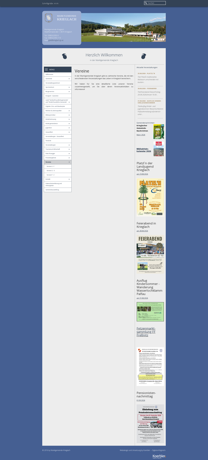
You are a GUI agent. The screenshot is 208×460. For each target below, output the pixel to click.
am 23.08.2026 (142, 174)
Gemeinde (49, 79)
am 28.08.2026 (142, 231)
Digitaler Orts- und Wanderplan (55, 106)
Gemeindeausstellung (52, 190)
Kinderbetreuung (51, 119)
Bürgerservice (50, 91)
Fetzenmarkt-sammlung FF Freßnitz (146, 331)
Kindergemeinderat (52, 123)
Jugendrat (49, 128)
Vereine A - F (50, 166)
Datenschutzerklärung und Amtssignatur (54, 184)
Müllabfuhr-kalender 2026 (144, 149)
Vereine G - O (51, 171)
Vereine (48, 162)
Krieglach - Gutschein (52, 96)
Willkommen (49, 74)
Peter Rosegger (50, 153)
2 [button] (155, 40)
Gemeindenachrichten (145, 123)
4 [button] (159, 40)
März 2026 (141, 135)
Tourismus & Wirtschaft (53, 149)
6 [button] (164, 40)
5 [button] (161, 40)
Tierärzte (48, 141)
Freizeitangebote (51, 158)
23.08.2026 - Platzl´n (146, 73)
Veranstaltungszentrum (53, 83)
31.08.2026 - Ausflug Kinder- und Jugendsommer (149, 102)
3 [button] (157, 40)
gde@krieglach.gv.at (55, 40)
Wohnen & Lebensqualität (53, 111)
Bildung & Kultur (50, 115)
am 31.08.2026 (142, 298)
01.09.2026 (141, 400)
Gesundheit (49, 132)
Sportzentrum (50, 87)
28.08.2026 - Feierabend (147, 88)
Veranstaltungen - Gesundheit (55, 136)
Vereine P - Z (50, 175)
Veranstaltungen (51, 145)
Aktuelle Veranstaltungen (147, 67)
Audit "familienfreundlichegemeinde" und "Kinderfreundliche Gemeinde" (57, 101)
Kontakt (48, 179)
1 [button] (152, 40)
